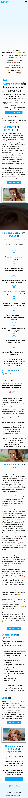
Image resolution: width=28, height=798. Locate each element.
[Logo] (14, 392)
